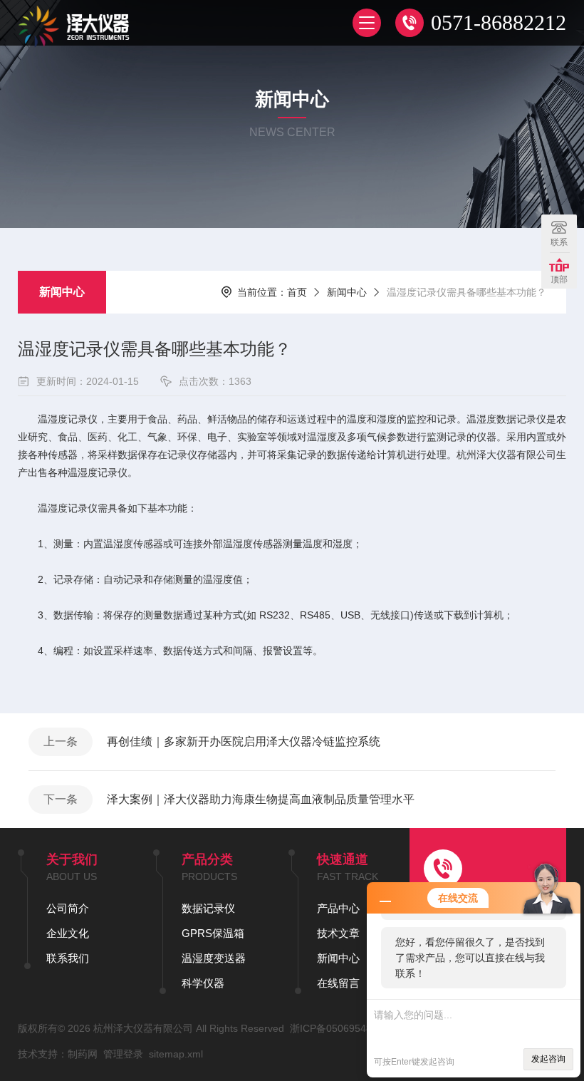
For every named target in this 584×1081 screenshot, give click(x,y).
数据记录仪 (208, 908)
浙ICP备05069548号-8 (340, 1028)
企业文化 (67, 933)
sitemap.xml (176, 1054)
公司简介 (67, 908)
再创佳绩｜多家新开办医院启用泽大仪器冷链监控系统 (243, 741)
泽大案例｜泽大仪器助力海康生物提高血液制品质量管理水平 (260, 799)
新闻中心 (62, 292)
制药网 (83, 1054)
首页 (297, 292)
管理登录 (123, 1054)
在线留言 (338, 983)
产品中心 (338, 908)
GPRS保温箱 (213, 933)
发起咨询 (548, 1059)
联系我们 (67, 958)
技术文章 (338, 933)
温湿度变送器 (214, 958)
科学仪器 (203, 983)
